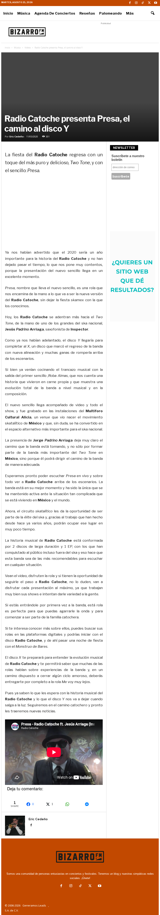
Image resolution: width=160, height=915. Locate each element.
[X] (149, 3)
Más (130, 13)
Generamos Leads (34, 905)
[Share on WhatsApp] (73, 804)
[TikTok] (142, 3)
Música (23, 13)
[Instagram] (136, 3)
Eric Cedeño (16, 136)
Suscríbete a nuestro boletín (127, 158)
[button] (152, 13)
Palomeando (110, 13)
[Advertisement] (106, 32)
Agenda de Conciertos (54, 13)
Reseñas (87, 13)
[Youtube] (155, 3)
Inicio (8, 13)
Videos (28, 47)
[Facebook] (129, 3)
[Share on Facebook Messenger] (92, 804)
